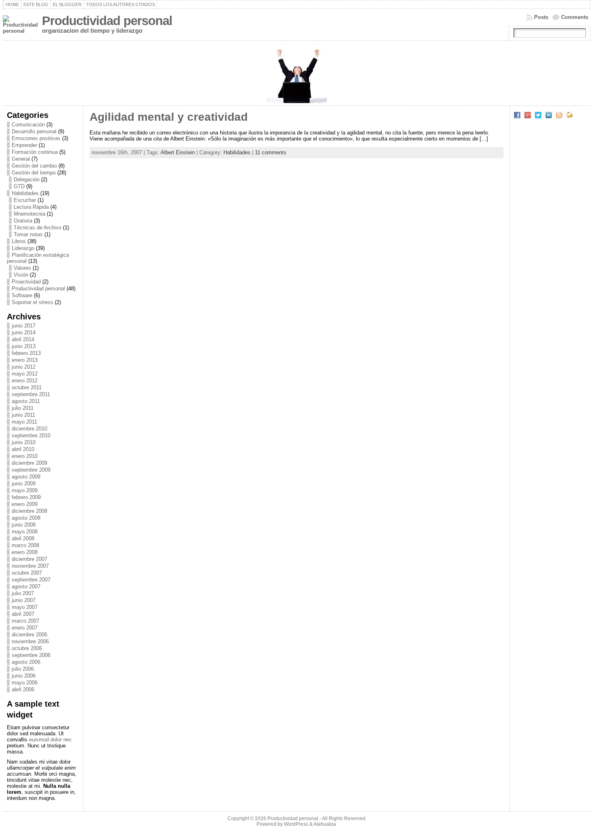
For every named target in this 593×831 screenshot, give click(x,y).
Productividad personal (107, 21)
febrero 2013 (26, 353)
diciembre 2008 (29, 511)
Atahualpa (324, 824)
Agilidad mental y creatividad (169, 117)
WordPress (296, 824)
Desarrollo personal (34, 131)
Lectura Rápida (31, 207)
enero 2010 (25, 456)
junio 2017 (23, 326)
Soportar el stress (32, 302)
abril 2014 (23, 339)
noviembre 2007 (30, 566)
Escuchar (25, 200)
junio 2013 (23, 346)
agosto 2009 (26, 477)
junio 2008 (23, 525)
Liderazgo (23, 248)
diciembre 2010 (29, 429)
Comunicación (28, 125)
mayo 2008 (25, 532)
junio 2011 (23, 415)
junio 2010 (23, 442)
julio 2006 (23, 669)
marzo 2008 (25, 545)
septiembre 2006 (31, 655)
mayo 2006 (25, 683)
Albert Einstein (178, 152)
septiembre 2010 (31, 435)
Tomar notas (28, 234)
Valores (22, 268)
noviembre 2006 (30, 641)
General (21, 159)
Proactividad (26, 282)
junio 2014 (23, 332)
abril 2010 (23, 449)
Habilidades (25, 193)
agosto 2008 (26, 518)
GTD (19, 186)
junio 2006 (23, 676)
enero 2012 (25, 381)
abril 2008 (23, 538)
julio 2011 (22, 408)
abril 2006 (23, 689)
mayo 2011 (24, 422)
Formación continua (35, 152)
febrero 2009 (26, 497)
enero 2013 (25, 360)
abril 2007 (23, 614)
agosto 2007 (26, 586)
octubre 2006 (27, 648)
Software (22, 295)
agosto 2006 (26, 662)
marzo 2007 (25, 621)
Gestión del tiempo (34, 173)
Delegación (27, 179)
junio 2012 (23, 367)
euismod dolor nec (50, 740)
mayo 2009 (25, 490)
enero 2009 (25, 504)
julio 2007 (23, 593)
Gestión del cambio (34, 166)
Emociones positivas (36, 138)
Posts (541, 17)
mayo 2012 (25, 374)
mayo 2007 (25, 607)
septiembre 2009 (31, 470)
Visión (21, 275)
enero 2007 (25, 628)
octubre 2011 (27, 387)
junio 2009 (23, 484)
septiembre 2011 (31, 394)
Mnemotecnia (29, 214)
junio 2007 (23, 600)
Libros (19, 241)
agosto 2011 (26, 401)
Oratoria (23, 221)
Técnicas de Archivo (37, 228)
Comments (574, 17)
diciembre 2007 (29, 559)
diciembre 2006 (29, 635)
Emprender (24, 145)
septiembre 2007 (31, 580)
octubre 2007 (27, 573)
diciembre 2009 (29, 463)
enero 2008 (25, 552)
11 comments (270, 152)
